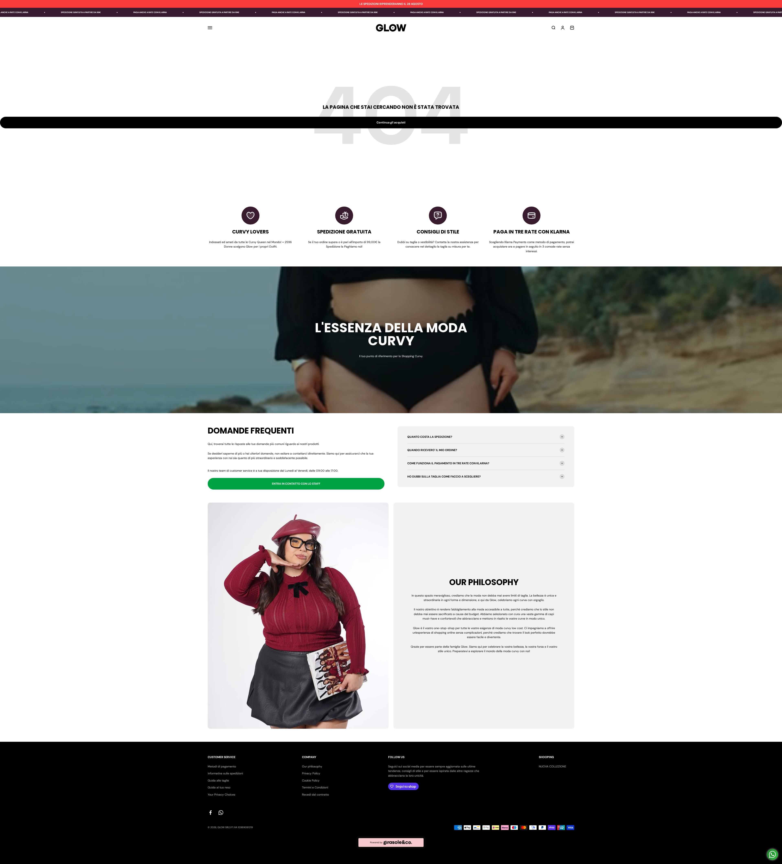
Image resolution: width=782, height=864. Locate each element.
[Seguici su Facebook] (210, 812)
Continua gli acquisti (391, 122)
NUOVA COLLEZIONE (552, 766)
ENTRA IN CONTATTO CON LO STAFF (296, 483)
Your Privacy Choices (221, 794)
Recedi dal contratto (315, 794)
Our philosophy (312, 766)
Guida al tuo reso (219, 787)
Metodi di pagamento (222, 766)
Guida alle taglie (218, 780)
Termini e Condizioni (315, 787)
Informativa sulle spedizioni (225, 773)
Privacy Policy (311, 773)
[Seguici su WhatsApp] (221, 812)
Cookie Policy (311, 780)
